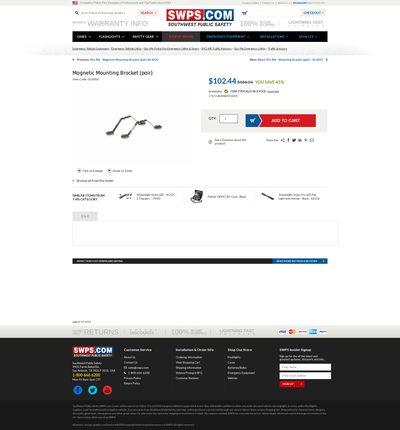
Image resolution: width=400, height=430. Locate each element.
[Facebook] (288, 140)
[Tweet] (294, 140)
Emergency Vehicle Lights (126, 48)
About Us (283, 2)
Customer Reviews (187, 378)
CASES (81, 36)
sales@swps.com (138, 367)
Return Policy (132, 383)
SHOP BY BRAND (181, 36)
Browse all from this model (95, 180)
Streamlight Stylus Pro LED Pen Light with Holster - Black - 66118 (299, 196)
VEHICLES (306, 36)
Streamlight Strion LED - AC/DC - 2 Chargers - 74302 (157, 196)
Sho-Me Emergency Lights (249, 48)
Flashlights (234, 357)
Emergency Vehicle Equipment (90, 48)
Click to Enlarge (92, 170)
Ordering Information (189, 357)
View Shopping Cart (188, 362)
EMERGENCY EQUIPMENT (226, 36)
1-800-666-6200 (139, 373)
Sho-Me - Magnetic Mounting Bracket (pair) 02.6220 (117, 59)
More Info (273, 91)
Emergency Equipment (241, 373)
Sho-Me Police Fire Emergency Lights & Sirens (171, 48)
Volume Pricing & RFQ (189, 373)
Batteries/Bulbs (237, 367)
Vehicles (233, 378)
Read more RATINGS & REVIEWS (296, 261)
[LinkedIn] (300, 140)
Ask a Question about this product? (230, 141)
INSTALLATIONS (272, 36)
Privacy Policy (132, 378)
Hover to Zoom (122, 170)
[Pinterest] (306, 140)
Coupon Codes (250, 2)
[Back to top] (386, 416)
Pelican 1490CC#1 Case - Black (227, 196)
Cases (231, 362)
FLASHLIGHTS (109, 36)
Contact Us (268, 2)
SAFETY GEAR (143, 36)
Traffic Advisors (277, 48)
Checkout (312, 13)
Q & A (85, 216)
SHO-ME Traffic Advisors (216, 48)
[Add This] (282, 140)
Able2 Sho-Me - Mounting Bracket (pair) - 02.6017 (286, 59)
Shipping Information (188, 367)
